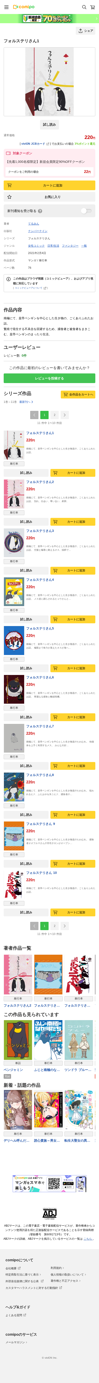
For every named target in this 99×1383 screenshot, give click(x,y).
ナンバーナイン (37, 231)
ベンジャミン (13, 1070)
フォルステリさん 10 (41, 873)
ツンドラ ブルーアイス (77, 1070)
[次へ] (65, 415)
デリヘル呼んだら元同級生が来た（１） (16, 1141)
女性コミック (36, 245)
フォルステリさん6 (40, 677)
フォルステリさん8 (40, 775)
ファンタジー (70, 245)
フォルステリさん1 (40, 433)
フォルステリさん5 (40, 628)
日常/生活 (53, 245)
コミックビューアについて (28, 288)
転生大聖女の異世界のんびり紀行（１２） (77, 1141)
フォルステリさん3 (40, 531)
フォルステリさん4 (40, 579)
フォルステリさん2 (40, 482)
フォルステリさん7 (40, 726)
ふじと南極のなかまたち (47, 1070)
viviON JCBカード (33, 143)
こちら (88, 1238)
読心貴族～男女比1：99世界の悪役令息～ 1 (48, 1141)
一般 (84, 245)
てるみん (33, 223)
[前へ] (34, 415)
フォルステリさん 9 (40, 824)
